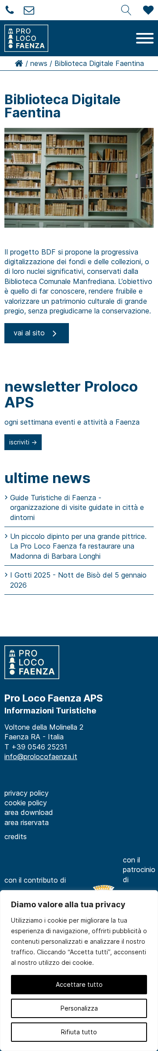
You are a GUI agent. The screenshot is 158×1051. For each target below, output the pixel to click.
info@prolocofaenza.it (40, 756)
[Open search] (126, 10)
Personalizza (79, 1008)
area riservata (26, 822)
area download (28, 812)
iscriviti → (23, 442)
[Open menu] (145, 38)
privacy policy (26, 793)
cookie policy (25, 802)
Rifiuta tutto (79, 1032)
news (38, 63)
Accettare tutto (79, 984)
